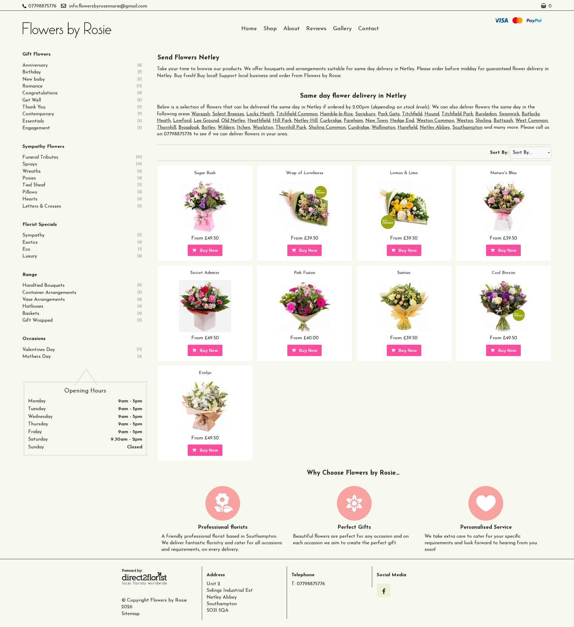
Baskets (30, 313)
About (291, 29)
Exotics (30, 242)
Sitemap (130, 613)
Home (249, 29)
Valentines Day (38, 349)
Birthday (31, 72)
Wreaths (31, 171)
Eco (26, 249)
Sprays (29, 164)
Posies (29, 178)
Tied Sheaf (34, 185)
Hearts (29, 199)
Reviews (316, 29)
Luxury (29, 256)
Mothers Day (36, 356)
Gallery (342, 29)
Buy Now (207, 250)
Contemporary (38, 114)
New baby (33, 79)
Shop (270, 29)
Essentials (33, 121)
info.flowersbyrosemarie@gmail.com (108, 6)
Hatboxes (32, 306)
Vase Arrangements (43, 299)
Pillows (29, 192)
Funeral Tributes (40, 157)
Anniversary (35, 65)
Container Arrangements (49, 292)
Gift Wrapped (37, 320)
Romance (32, 86)
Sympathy (33, 235)
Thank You (33, 107)
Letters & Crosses (41, 206)
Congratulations (40, 93)
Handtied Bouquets (43, 285)
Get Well (31, 100)
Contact (368, 29)
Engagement (36, 128)
